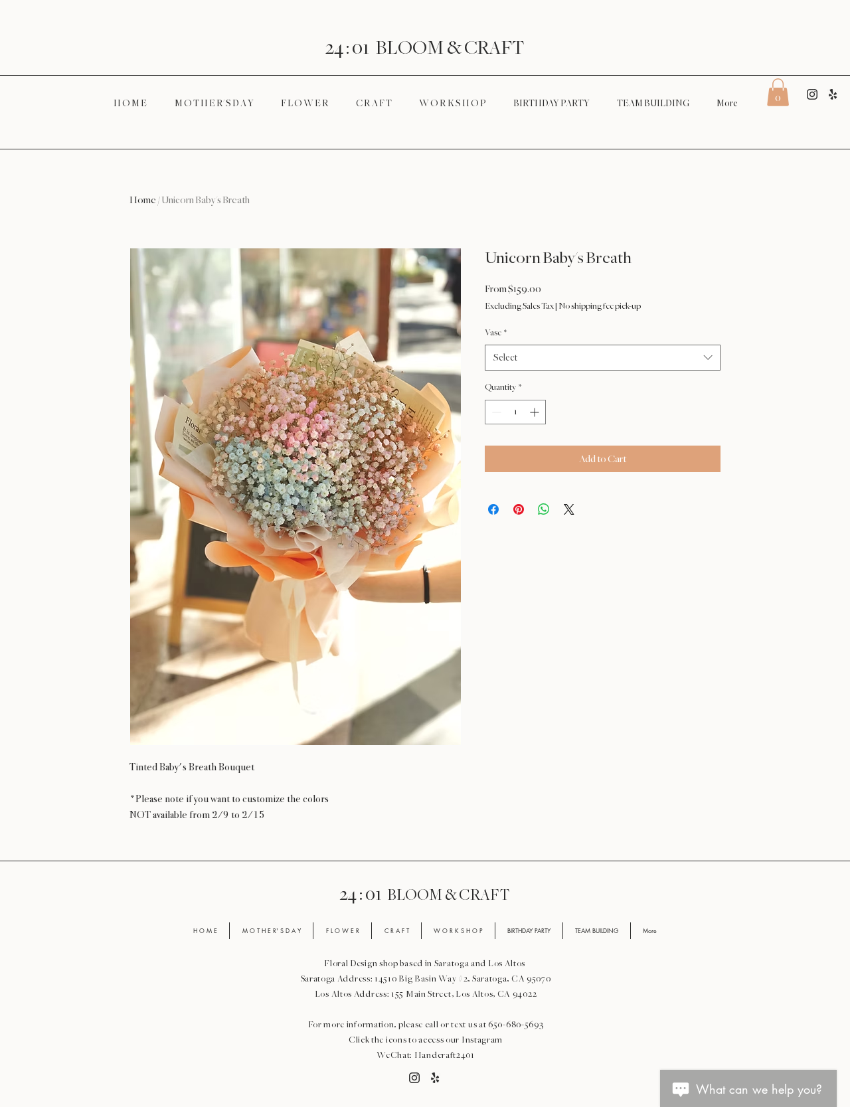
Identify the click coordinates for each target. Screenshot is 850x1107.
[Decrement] (495, 412)
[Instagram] (812, 94)
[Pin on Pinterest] (519, 509)
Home (142, 200)
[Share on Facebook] (493, 509)
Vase (496, 332)
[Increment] (535, 412)
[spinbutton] (515, 412)
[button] (778, 92)
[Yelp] (832, 94)
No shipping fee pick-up (599, 306)
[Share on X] (569, 509)
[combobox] (603, 358)
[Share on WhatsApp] (544, 509)
